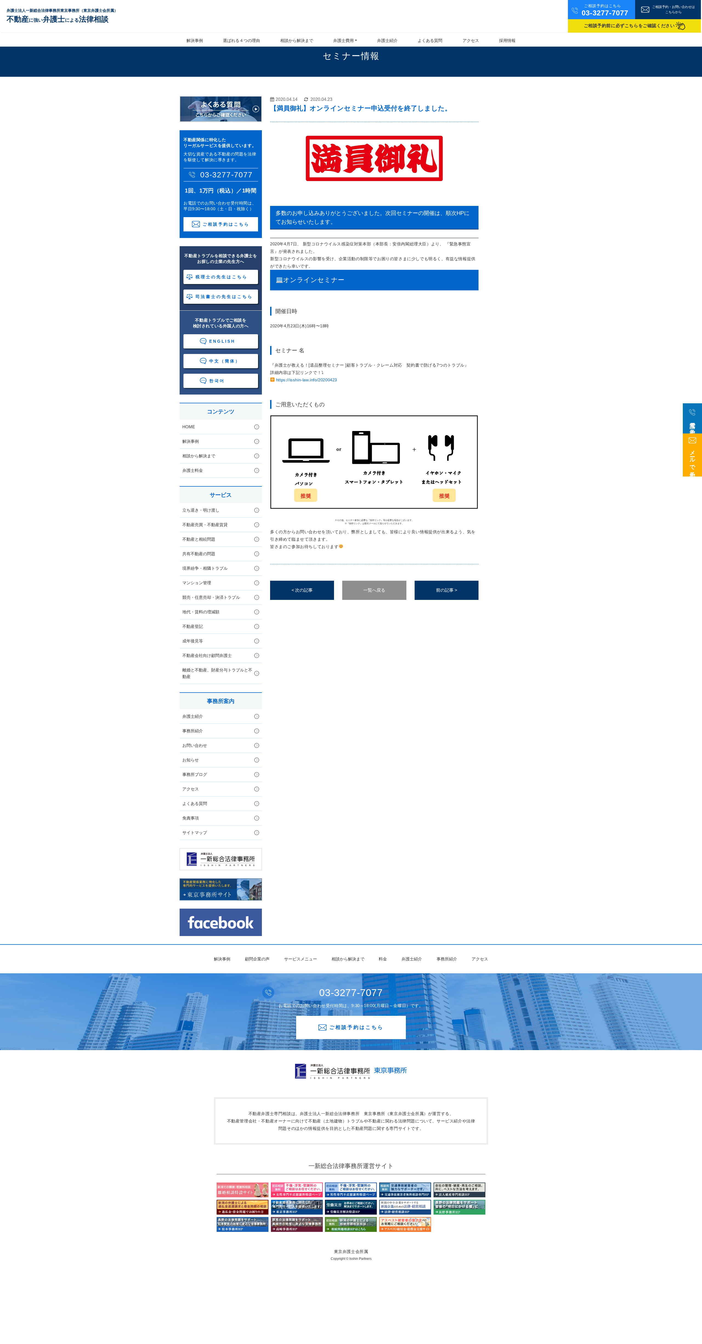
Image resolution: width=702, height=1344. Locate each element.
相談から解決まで (296, 40)
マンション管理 (196, 582)
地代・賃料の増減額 (200, 611)
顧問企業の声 (257, 959)
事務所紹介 (192, 730)
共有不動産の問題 (198, 553)
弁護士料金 (192, 470)
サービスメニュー (300, 959)
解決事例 (194, 40)
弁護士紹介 (387, 40)
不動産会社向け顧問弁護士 (207, 655)
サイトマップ (194, 832)
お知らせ (190, 760)
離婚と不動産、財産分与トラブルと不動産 (217, 673)
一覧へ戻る (374, 590)
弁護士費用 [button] (343, 40)
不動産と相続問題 (198, 539)
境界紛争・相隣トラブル (205, 568)
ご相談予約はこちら (226, 224)
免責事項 (190, 818)
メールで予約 (692, 458)
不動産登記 (192, 626)
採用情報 (507, 40)
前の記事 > (446, 590)
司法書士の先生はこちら (224, 296)
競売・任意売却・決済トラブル (211, 597)
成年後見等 (192, 641)
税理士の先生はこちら (222, 276)
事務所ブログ (194, 774)
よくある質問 (430, 40)
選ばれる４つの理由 (241, 40)
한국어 (217, 380)
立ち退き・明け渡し (200, 510)
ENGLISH (222, 341)
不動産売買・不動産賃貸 (205, 524)
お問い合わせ (194, 745)
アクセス (471, 40)
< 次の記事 (302, 590)
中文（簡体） (224, 361)
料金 (383, 959)
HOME (188, 426)
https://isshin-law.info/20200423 (306, 380)
